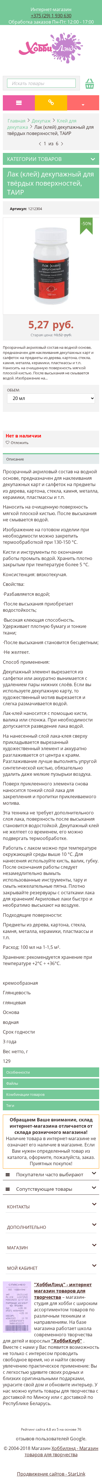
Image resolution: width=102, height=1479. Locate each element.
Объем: (13, 390)
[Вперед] (62, 143)
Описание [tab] (15, 459)
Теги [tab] (10, 1105)
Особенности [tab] (18, 1072)
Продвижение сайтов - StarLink (51, 1474)
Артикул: (18, 208)
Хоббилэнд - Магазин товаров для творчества (62, 1451)
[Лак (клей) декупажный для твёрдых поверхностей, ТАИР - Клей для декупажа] (51, 266)
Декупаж (41, 121)
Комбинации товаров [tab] (25, 1094)
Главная (17, 121)
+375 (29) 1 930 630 (51, 16)
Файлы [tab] (12, 1083)
